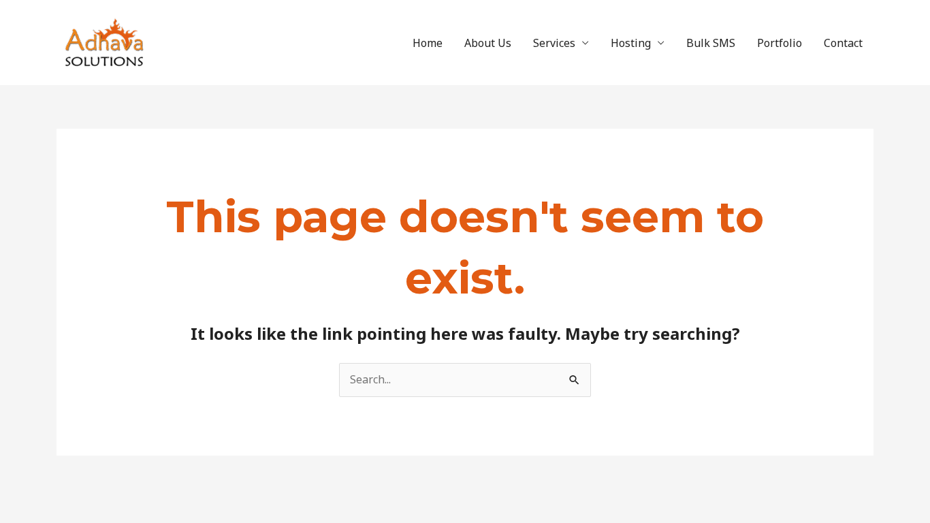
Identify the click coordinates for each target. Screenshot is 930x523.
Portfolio (779, 42)
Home (428, 42)
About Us (487, 42)
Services (554, 42)
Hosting (631, 42)
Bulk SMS (710, 42)
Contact (843, 42)
